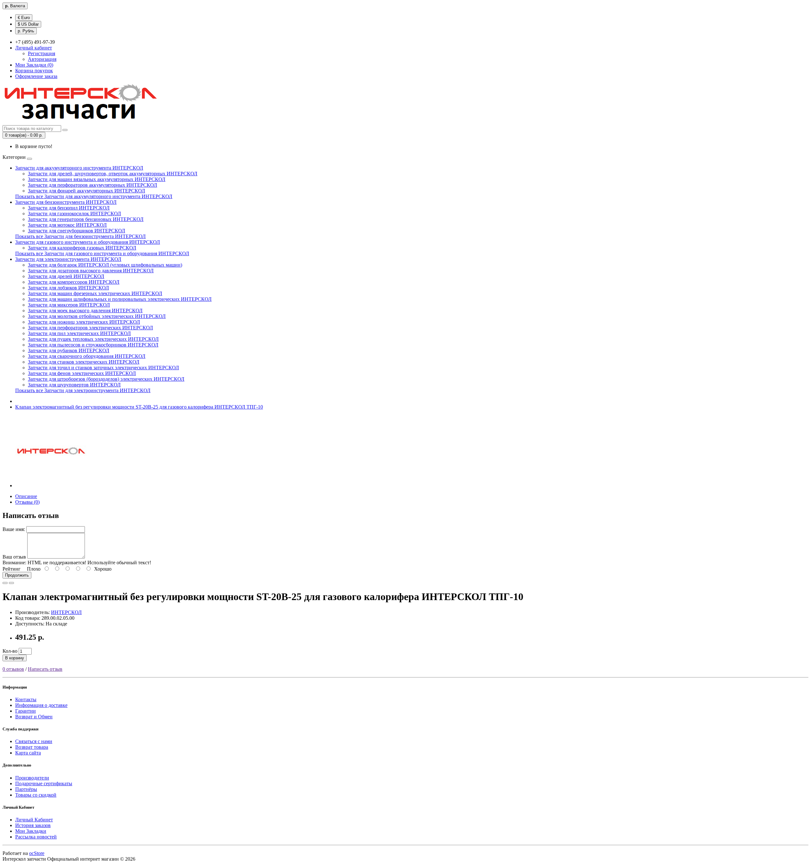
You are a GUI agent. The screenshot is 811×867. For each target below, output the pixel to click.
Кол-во (10, 651)
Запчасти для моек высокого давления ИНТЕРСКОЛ (85, 310)
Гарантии (25, 711)
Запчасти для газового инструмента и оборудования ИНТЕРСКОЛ (87, 242)
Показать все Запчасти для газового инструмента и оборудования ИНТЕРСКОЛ (102, 253)
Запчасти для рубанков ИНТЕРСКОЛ (68, 350)
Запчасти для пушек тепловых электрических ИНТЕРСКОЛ (93, 339)
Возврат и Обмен (34, 716)
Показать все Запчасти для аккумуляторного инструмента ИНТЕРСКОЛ (93, 196)
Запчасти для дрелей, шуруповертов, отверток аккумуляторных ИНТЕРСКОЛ (112, 173)
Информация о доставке (41, 705)
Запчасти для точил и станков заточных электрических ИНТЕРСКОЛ (103, 367)
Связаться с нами (33, 741)
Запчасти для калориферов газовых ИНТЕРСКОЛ (82, 247)
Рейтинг (12, 569)
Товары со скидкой (35, 795)
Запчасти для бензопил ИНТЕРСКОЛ (69, 207)
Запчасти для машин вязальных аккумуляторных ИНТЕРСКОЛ (96, 179)
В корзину (14, 658)
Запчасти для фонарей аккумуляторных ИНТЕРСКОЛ (86, 190)
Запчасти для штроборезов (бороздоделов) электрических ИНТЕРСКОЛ (106, 379)
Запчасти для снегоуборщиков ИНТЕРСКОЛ (76, 230)
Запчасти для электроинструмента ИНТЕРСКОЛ (68, 259)
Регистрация (41, 53)
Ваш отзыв (14, 557)
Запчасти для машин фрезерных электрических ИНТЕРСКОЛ (95, 293)
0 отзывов (13, 669)
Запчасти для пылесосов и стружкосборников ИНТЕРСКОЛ (93, 344)
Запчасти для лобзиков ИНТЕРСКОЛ (68, 287)
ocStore (36, 853)
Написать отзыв (45, 669)
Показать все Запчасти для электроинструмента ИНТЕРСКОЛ (82, 390)
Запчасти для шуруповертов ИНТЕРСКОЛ (74, 384)
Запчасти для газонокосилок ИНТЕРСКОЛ (74, 213)
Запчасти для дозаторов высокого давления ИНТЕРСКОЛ (91, 270)
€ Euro (24, 17)
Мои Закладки (30, 831)
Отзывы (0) (27, 502)
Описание (26, 496)
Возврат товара (31, 747)
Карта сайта (28, 752)
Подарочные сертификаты (43, 783)
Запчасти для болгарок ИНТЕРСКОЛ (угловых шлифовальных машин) (105, 265)
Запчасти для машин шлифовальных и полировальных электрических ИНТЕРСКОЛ (120, 299)
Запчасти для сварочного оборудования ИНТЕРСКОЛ (86, 356)
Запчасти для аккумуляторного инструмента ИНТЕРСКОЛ (79, 168)
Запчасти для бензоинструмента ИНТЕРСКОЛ (66, 202)
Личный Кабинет (34, 819)
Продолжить (17, 575)
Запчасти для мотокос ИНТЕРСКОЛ (67, 225)
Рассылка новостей (36, 836)
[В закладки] (5, 583)
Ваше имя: (14, 529)
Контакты (25, 699)
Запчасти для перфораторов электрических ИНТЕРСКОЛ (90, 327)
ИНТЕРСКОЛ (66, 612)
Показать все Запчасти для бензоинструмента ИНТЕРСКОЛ (80, 236)
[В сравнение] (11, 583)
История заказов (33, 825)
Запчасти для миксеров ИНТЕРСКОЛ (69, 304)
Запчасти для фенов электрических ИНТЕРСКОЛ (82, 373)
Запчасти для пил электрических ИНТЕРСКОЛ (79, 333)
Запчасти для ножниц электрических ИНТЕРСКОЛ (84, 322)
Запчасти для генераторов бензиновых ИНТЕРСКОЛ (86, 219)
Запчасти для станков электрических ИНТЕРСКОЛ (83, 362)
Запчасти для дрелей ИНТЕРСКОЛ (66, 276)
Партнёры (26, 789)
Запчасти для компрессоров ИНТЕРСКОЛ (73, 282)
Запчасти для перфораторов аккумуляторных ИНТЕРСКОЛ (92, 185)
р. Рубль (26, 31)
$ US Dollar (28, 24)
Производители (32, 777)
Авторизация (42, 59)
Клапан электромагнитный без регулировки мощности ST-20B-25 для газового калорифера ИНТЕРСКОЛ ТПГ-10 (139, 407)
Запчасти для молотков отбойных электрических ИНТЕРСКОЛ (97, 316)
